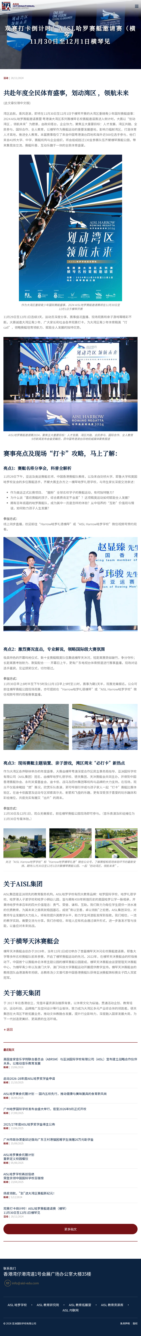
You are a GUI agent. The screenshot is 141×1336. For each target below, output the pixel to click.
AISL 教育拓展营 (80, 1304)
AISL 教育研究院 (48, 1304)
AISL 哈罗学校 (17, 1304)
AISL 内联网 (71, 1310)
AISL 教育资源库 (112, 1304)
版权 (135, 1323)
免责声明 (125, 1323)
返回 (10, 1029)
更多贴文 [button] (70, 1229)
